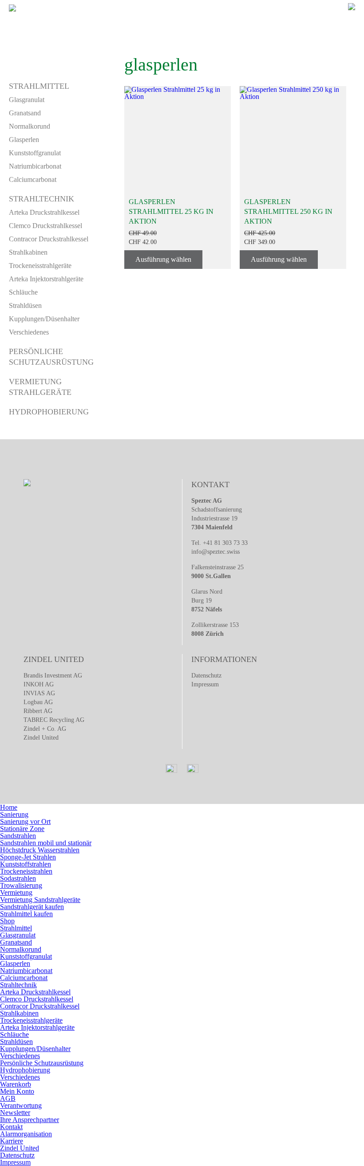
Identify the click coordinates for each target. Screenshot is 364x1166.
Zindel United (41, 737)
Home (8, 807)
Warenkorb (15, 1084)
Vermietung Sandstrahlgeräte (40, 899)
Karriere (11, 1141)
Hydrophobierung (49, 411)
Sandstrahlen (18, 835)
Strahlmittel (39, 86)
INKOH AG (39, 684)
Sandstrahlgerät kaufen (32, 906)
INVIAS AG (39, 693)
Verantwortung (21, 1105)
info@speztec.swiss (215, 551)
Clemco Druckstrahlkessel (45, 225)
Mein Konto (17, 1091)
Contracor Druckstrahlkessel (48, 239)
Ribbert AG (38, 711)
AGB (8, 1098)
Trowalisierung (21, 885)
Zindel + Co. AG (45, 728)
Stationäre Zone (22, 828)
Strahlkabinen (28, 252)
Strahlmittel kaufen (26, 914)
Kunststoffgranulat (35, 153)
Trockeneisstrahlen (26, 871)
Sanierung (14, 814)
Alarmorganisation (26, 1134)
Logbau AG (38, 702)
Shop (7, 921)
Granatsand (25, 113)
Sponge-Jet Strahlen (28, 857)
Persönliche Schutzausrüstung (41, 1063)
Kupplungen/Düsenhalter (44, 319)
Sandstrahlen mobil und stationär (45, 843)
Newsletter (15, 1112)
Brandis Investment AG (53, 675)
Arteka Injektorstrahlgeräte (46, 279)
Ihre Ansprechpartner (29, 1119)
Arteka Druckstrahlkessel (44, 212)
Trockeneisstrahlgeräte (40, 265)
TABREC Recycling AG (54, 720)
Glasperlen (24, 139)
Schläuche (23, 292)
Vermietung (16, 892)
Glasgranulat (26, 99)
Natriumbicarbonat (35, 166)
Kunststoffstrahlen (25, 864)
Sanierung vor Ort (25, 821)
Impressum (205, 684)
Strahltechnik (41, 198)
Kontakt (11, 1127)
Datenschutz (206, 675)
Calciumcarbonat (32, 179)
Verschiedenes (29, 332)
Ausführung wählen (163, 259)
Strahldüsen (25, 305)
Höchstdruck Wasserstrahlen (39, 850)
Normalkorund (29, 126)
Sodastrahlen (18, 878)
